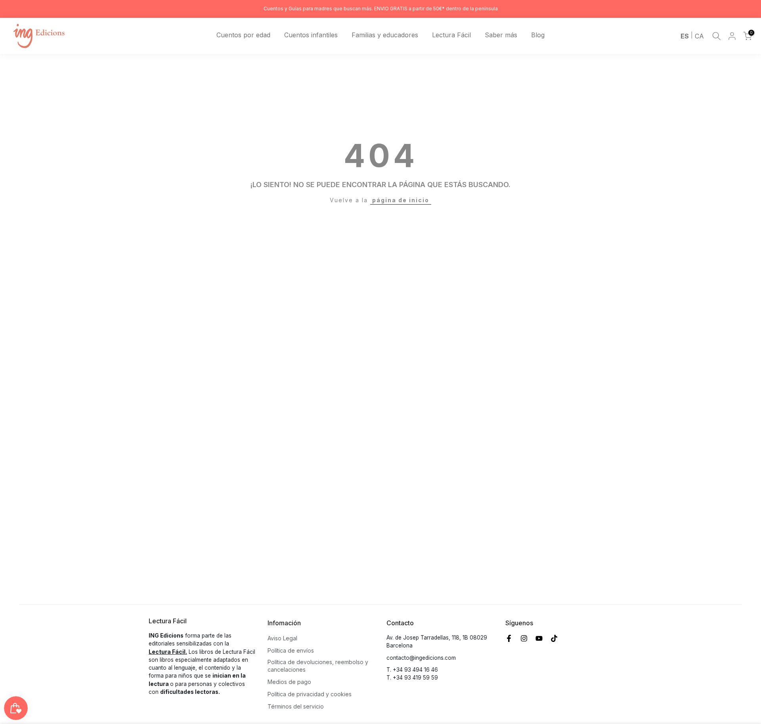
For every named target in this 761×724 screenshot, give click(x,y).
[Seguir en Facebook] (508, 638)
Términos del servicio (296, 706)
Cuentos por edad (243, 35)
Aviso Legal (282, 638)
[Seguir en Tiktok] (554, 638)
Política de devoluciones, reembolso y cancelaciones (318, 666)
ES (685, 36)
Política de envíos (291, 650)
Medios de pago (289, 681)
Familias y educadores (385, 35)
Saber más (501, 35)
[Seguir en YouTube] (539, 638)
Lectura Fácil (451, 35)
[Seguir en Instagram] (524, 638)
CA (699, 36)
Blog (538, 35)
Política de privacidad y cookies (310, 694)
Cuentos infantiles (311, 35)
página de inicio (400, 200)
